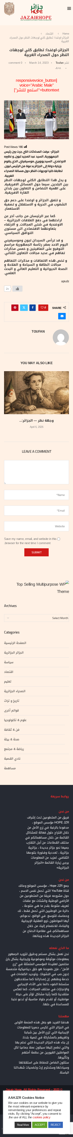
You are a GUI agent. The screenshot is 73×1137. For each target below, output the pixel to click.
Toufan (60, 62)
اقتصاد (49, 34)
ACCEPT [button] (40, 1124)
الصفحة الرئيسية (15, 643)
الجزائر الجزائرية (14, 652)
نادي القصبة (12, 758)
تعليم (7, 681)
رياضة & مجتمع (14, 749)
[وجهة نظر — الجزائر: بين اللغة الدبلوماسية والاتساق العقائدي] (36, 392)
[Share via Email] (62, 316)
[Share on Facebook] (32, 307)
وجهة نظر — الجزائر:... (36, 420)
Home (65, 34)
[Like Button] (17, 289)
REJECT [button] (55, 1124)
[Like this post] (42, 307)
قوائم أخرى (11, 710)
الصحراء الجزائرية (14, 691)
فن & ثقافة (11, 729)
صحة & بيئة (11, 739)
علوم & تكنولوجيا (15, 720)
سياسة (8, 662)
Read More (23, 1124)
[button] (7, 402)
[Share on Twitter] (24, 307)
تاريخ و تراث (11, 701)
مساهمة (10, 768)
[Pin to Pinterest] (15, 307)
